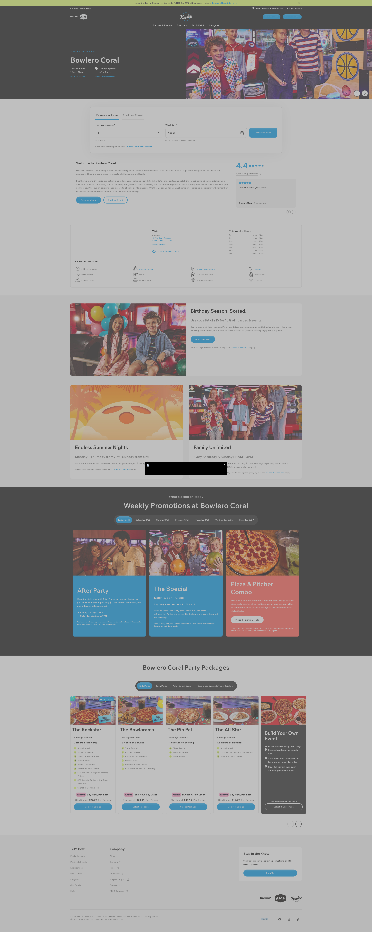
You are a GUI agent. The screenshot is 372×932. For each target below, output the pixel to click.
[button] (224, 464)
